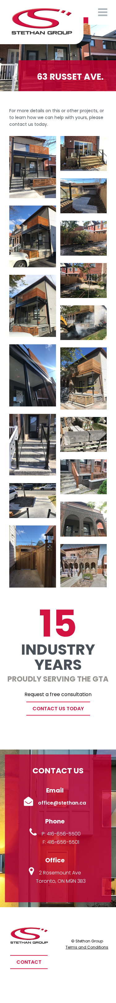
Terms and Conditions (87, 947)
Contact (28, 962)
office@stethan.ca (62, 802)
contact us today (58, 708)
